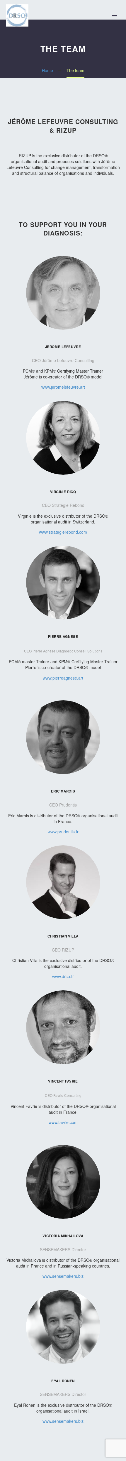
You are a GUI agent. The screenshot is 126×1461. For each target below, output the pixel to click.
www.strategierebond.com (63, 532)
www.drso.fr (63, 976)
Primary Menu (114, 15)
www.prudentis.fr (63, 832)
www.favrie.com (63, 1122)
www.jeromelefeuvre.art (63, 387)
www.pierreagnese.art (63, 678)
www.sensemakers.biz (63, 1276)
